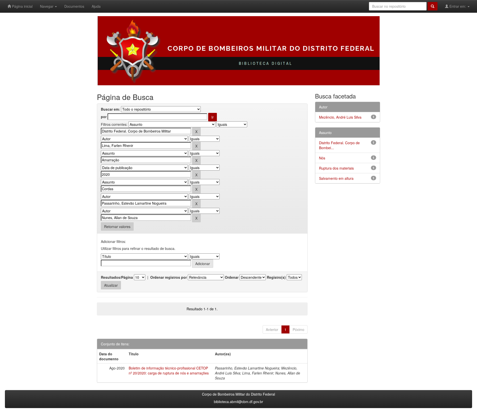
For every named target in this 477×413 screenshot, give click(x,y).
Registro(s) (276, 277)
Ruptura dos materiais (336, 168)
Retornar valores (117, 226)
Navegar (47, 6)
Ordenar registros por (168, 277)
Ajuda (96, 6)
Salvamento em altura (336, 178)
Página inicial (22, 6)
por (104, 116)
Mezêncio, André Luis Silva (340, 117)
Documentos (74, 6)
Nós (322, 157)
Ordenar (231, 277)
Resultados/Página (117, 277)
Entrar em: (457, 6)
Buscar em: (110, 109)
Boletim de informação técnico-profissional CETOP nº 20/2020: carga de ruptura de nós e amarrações (169, 370)
